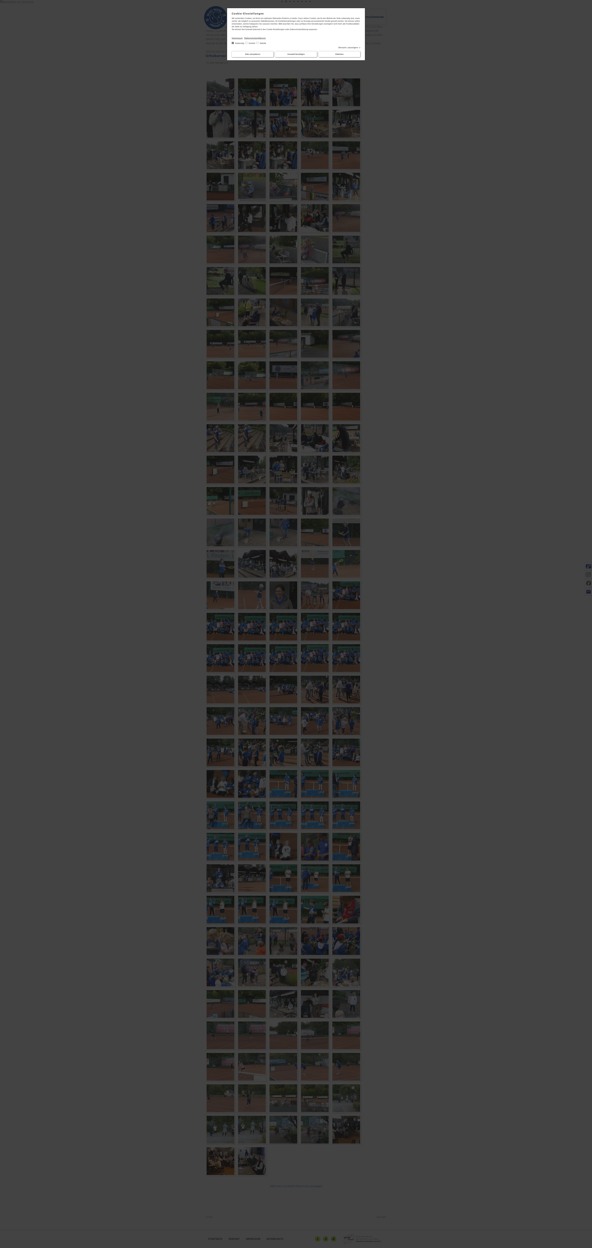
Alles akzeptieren (252, 54)
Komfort (252, 43)
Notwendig (240, 43)
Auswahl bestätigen (296, 54)
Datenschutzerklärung (255, 38)
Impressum (237, 38)
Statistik (262, 43)
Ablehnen (339, 54)
